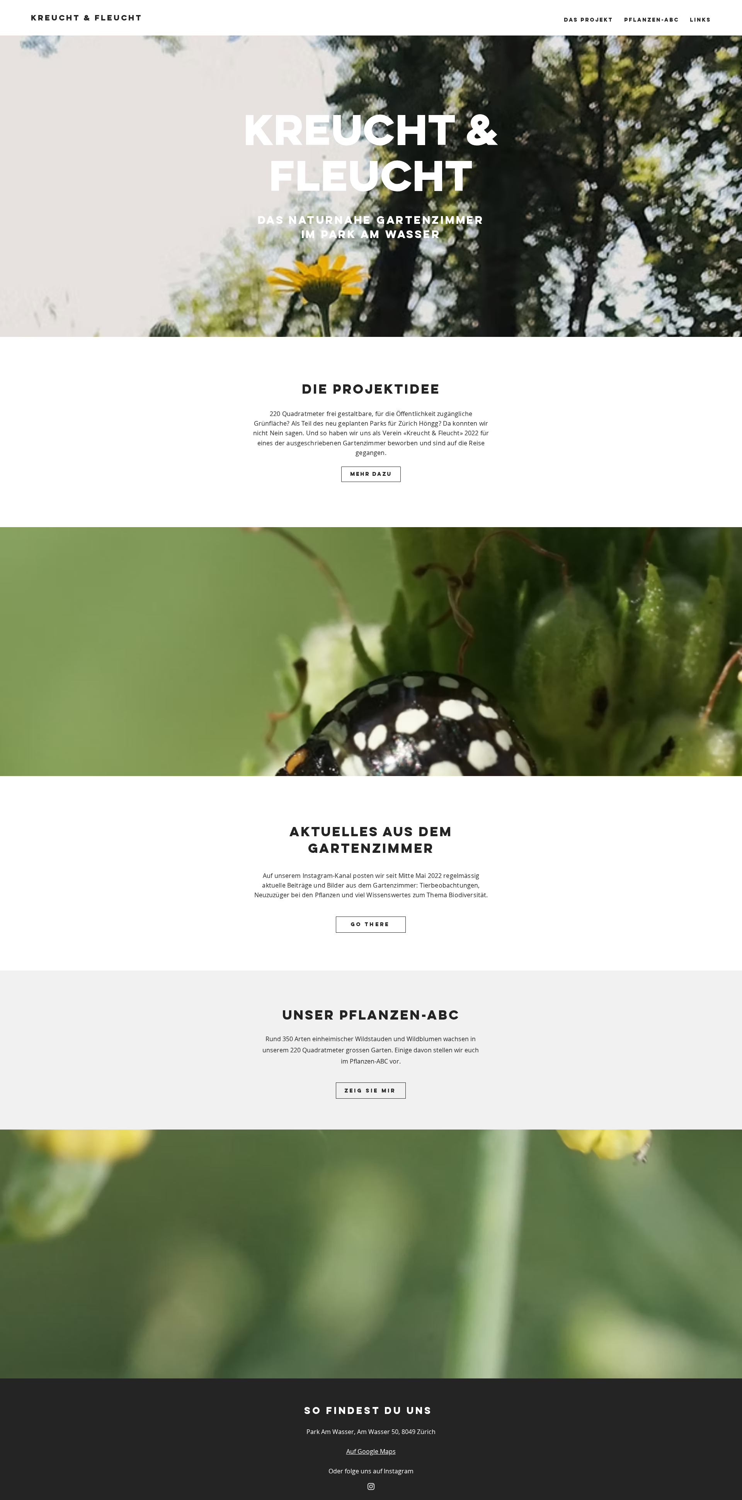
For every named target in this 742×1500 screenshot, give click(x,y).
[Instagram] (371, 1486)
